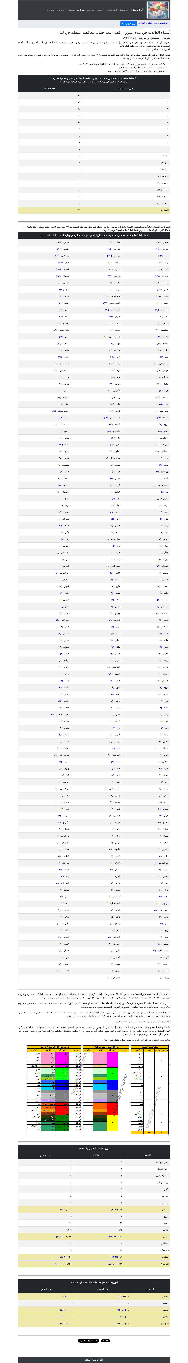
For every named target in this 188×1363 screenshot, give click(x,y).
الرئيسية (124, 10)
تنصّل (87, 1360)
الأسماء (71, 10)
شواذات (50, 10)
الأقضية (100, 10)
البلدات (141, 23)
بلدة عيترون (129, 24)
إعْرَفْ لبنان (137, 9)
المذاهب (91, 10)
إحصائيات (61, 10)
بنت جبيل (152, 23)
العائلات (80, 10)
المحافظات (112, 10)
